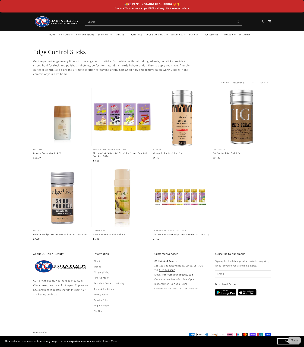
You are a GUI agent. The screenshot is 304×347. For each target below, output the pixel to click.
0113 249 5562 (167, 270)
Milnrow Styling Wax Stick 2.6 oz (168, 153)
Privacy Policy (101, 294)
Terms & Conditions (104, 289)
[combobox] (163, 21)
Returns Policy (101, 277)
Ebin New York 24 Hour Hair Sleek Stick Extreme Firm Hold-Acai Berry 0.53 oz (120, 154)
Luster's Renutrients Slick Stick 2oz (109, 234)
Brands (97, 266)
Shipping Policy (102, 272)
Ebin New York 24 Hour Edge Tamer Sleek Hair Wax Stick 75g (181, 234)
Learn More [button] (110, 341)
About (97, 261)
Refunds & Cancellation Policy (109, 283)
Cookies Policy (101, 300)
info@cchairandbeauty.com (177, 274)
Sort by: (225, 82)
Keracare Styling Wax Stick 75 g (48, 153)
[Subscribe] (267, 273)
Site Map (98, 311)
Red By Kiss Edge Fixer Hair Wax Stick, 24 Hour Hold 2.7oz (60, 234)
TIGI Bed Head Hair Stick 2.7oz (227, 153)
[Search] (238, 21)
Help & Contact (101, 305)
